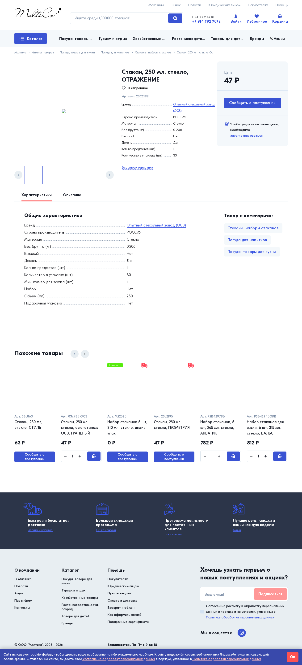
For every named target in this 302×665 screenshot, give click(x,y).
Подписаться (270, 594)
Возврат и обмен (121, 608)
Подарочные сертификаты (128, 622)
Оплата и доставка (40, 530)
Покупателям (258, 5)
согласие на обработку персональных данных (118, 659)
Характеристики (36, 195)
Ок (292, 657)
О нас (176, 5)
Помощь (282, 5)
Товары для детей (75, 616)
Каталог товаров (31, 40)
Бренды (67, 623)
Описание (72, 195)
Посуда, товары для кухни (77, 52)
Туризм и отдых (73, 590)
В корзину (94, 456)
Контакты (22, 608)
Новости (194, 5)
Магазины (156, 5)
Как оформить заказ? (124, 615)
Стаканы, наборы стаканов (153, 52)
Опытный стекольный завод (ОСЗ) (156, 225)
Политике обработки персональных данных (240, 617)
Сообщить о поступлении (252, 103)
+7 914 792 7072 (206, 21)
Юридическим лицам (224, 5)
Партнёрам (23, 601)
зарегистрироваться (246, 136)
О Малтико (23, 579)
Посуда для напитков (115, 52)
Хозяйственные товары (80, 598)
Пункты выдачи (106, 530)
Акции (237, 530)
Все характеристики (137, 167)
